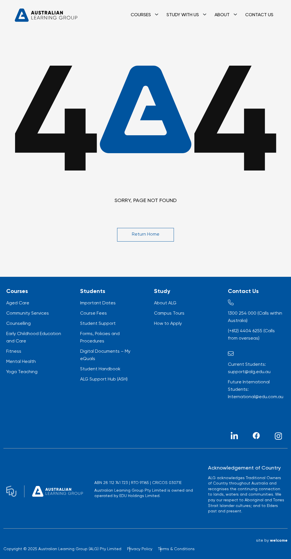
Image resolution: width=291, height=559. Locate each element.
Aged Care (17, 303)
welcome (279, 541)
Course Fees (93, 313)
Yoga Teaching (22, 372)
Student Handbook (100, 369)
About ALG (165, 303)
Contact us (259, 15)
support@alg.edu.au (249, 372)
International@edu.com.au (255, 397)
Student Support (98, 323)
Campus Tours (169, 313)
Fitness (13, 351)
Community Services (27, 313)
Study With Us (183, 15)
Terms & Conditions (176, 549)
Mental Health (21, 361)
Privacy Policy (139, 549)
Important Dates (98, 303)
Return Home (145, 234)
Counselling (18, 323)
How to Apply (168, 323)
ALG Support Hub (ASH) (104, 379)
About (222, 15)
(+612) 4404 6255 (245, 331)
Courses (141, 15)
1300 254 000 (242, 313)
